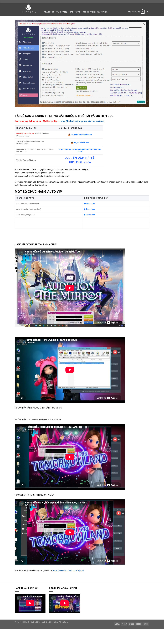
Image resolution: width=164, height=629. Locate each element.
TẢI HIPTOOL (62, 12)
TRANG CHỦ (49, 12)
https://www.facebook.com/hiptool (68, 570)
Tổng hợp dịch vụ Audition (95, 12)
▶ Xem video (89, 203)
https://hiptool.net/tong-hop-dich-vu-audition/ (82, 121)
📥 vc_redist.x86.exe (80, 143)
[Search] (148, 11)
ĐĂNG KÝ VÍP (75, 12)
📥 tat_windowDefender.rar (80, 135)
